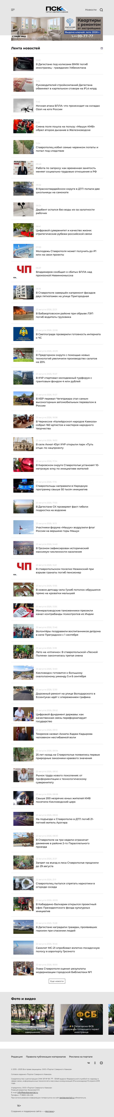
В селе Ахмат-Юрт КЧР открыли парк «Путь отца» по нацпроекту (64, 446)
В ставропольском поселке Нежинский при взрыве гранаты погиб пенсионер (65, 570)
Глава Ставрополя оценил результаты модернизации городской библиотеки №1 (64, 970)
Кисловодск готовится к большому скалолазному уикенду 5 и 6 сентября (61, 674)
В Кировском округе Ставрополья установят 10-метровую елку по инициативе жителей (67, 467)
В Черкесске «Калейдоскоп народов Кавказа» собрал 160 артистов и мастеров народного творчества (66, 425)
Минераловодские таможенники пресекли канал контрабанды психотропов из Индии (65, 612)
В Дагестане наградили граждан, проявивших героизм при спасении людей (66, 929)
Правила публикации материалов (46, 1056)
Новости (90, 9)
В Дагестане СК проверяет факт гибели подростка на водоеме (62, 508)
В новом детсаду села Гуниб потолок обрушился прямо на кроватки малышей (68, 591)
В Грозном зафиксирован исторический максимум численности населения (62, 550)
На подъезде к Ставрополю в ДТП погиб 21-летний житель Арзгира (65, 821)
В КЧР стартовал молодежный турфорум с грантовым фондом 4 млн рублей (64, 379)
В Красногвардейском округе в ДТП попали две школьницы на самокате (68, 190)
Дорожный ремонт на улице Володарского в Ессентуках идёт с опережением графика (65, 695)
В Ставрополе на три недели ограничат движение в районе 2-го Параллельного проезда (63, 843)
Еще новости (57, 981)
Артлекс (49, 1111)
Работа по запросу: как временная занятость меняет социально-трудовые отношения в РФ (66, 170)
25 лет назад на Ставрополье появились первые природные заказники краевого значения (68, 756)
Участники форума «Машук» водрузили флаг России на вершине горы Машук (65, 529)
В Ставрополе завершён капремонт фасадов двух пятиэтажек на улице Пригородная (65, 294)
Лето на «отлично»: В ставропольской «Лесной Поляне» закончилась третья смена (67, 654)
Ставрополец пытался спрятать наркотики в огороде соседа (65, 885)
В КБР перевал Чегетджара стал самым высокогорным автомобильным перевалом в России (66, 402)
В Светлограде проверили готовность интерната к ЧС (68, 336)
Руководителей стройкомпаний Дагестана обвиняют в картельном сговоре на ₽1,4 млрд (66, 86)
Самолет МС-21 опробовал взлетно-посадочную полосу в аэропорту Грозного (68, 949)
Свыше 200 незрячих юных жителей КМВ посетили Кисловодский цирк (63, 800)
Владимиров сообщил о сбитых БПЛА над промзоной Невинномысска (64, 273)
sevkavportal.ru (67, 1097)
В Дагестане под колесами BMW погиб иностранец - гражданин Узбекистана (62, 66)
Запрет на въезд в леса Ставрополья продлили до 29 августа (67, 864)
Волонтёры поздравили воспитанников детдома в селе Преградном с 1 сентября (68, 633)
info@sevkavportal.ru (27, 1092)
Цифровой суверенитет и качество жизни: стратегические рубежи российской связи (64, 232)
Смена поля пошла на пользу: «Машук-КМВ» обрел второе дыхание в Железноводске (65, 128)
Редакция (17, 1056)
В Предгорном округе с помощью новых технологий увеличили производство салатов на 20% (66, 359)
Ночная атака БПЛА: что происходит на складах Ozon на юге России (68, 107)
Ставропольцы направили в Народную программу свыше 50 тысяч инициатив (62, 487)
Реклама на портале (81, 1056)
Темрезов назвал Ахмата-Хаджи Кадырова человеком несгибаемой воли (64, 735)
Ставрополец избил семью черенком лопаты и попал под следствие (67, 149)
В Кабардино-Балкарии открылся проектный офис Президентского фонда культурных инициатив (66, 908)
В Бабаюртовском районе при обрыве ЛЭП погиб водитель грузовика (64, 315)
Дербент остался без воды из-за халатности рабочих (65, 211)
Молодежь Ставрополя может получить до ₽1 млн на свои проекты (66, 253)
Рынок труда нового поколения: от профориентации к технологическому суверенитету (61, 779)
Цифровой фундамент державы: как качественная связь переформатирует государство (61, 718)
